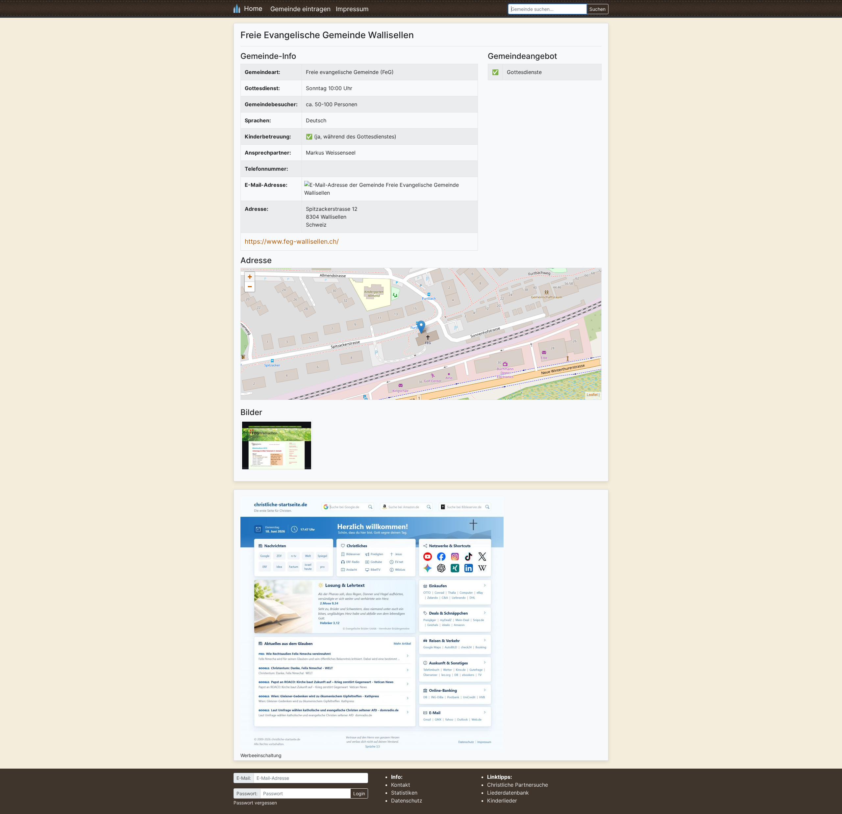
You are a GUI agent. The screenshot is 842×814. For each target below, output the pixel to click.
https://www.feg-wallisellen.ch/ (292, 241)
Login (359, 793)
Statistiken (404, 792)
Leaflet (592, 394)
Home (251, 8)
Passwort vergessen (255, 802)
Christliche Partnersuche (517, 784)
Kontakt (400, 784)
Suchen (597, 9)
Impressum (352, 9)
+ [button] (250, 277)
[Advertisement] (543, 139)
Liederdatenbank (508, 792)
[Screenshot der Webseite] (276, 447)
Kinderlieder (502, 800)
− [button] (250, 287)
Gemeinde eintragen (300, 9)
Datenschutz (406, 800)
